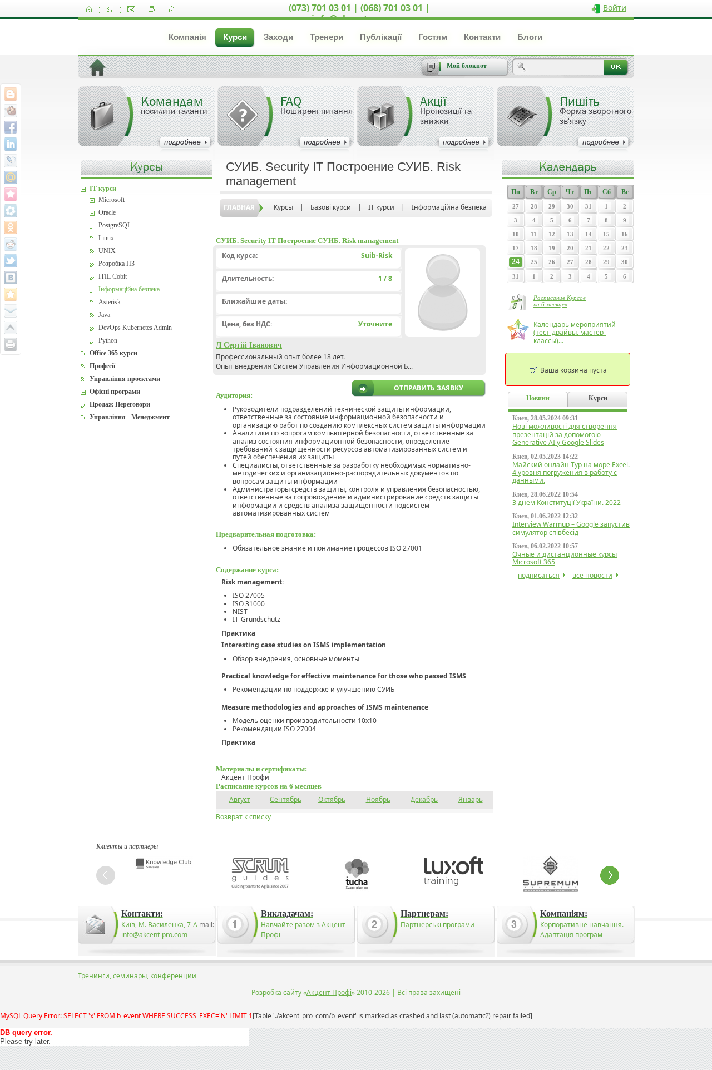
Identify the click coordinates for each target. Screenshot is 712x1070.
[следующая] (609, 875)
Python (107, 340)
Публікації (381, 37)
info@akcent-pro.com (154, 934)
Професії (102, 366)
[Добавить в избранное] (109, 9)
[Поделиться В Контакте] (10, 277)
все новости (592, 575)
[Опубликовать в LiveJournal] (10, 160)
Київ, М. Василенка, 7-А (159, 924)
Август (239, 799)
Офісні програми (115, 391)
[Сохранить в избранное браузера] (10, 294)
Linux (106, 238)
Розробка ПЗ (116, 264)
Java (104, 315)
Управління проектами (125, 379)
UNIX (107, 251)
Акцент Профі (329, 992)
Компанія (187, 37)
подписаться (539, 575)
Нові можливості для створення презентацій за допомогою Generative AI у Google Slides (564, 434)
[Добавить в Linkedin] (10, 144)
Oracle (107, 212)
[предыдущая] (105, 875)
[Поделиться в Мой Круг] (10, 210)
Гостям (432, 37)
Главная (239, 207)
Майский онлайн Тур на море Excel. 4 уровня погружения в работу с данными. (571, 473)
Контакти (482, 37)
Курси (235, 37)
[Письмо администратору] (131, 9)
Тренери (326, 37)
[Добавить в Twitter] (10, 261)
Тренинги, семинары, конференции (137, 975)
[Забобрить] (10, 110)
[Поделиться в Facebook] (10, 127)
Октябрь (331, 799)
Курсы (283, 207)
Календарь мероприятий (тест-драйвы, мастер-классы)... (574, 332)
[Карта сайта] (152, 9)
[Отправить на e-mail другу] (10, 311)
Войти (614, 7)
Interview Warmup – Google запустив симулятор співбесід (571, 528)
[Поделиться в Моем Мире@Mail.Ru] (10, 177)
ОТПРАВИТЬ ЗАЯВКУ (428, 388)
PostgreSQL (114, 225)
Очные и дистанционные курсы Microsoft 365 (564, 558)
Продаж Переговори (120, 404)
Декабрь (424, 799)
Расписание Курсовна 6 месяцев (559, 301)
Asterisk (109, 302)
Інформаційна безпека (449, 207)
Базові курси (330, 207)
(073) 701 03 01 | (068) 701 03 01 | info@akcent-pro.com (359, 13)
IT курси (381, 207)
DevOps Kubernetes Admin (135, 327)
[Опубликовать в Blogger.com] (10, 94)
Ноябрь (378, 799)
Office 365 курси (113, 353)
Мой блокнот (467, 66)
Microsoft (111, 200)
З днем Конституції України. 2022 (566, 502)
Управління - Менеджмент (130, 417)
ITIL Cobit (112, 276)
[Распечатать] (10, 344)
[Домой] (89, 9)
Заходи (278, 37)
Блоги (529, 37)
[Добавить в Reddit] (10, 244)
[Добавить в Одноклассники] (10, 227)
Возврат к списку (243, 816)
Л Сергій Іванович (249, 345)
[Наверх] (10, 327)
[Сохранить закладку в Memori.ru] (10, 194)
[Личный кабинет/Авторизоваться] (171, 9)
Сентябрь (285, 799)
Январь (470, 799)
